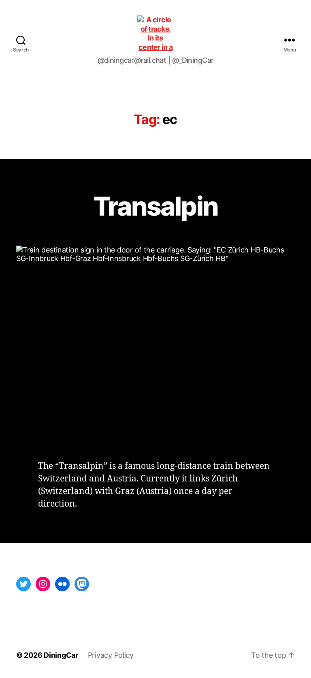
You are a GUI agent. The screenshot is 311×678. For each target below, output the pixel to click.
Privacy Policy (111, 655)
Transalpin (155, 206)
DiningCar (61, 655)
